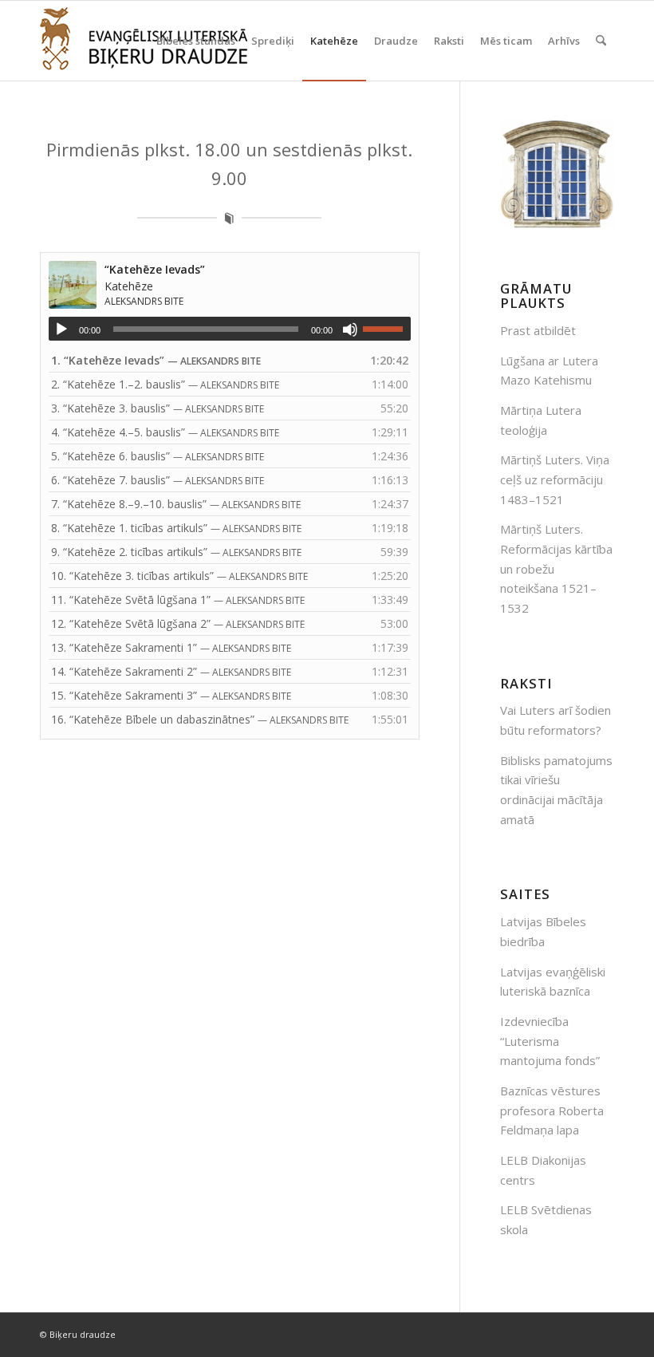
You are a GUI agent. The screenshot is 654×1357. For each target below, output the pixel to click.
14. (171, 671)
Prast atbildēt (538, 330)
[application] (230, 329)
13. (171, 647)
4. (165, 432)
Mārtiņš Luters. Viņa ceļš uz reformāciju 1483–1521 (554, 479)
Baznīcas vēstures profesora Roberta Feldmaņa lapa (552, 1110)
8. (176, 527)
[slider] (387, 329)
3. (157, 408)
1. (156, 360)
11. (178, 599)
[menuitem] (195, 41)
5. (157, 456)
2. (165, 384)
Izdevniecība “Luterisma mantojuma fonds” (550, 1041)
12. (178, 623)
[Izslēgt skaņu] (350, 329)
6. (157, 479)
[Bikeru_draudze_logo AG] (143, 41)
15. (171, 695)
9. (176, 551)
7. (176, 503)
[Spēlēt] (61, 329)
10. (179, 575)
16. (200, 719)
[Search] (601, 41)
